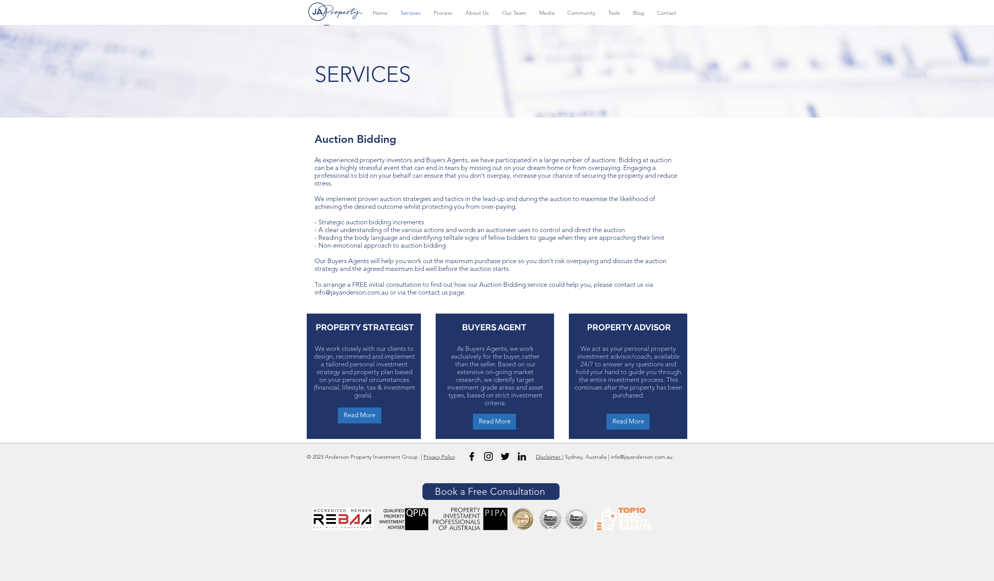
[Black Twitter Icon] (505, 456)
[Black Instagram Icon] (488, 456)
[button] (491, 491)
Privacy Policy (439, 456)
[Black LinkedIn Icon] (522, 456)
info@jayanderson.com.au (351, 292)
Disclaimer (549, 456)
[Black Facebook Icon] (472, 456)
